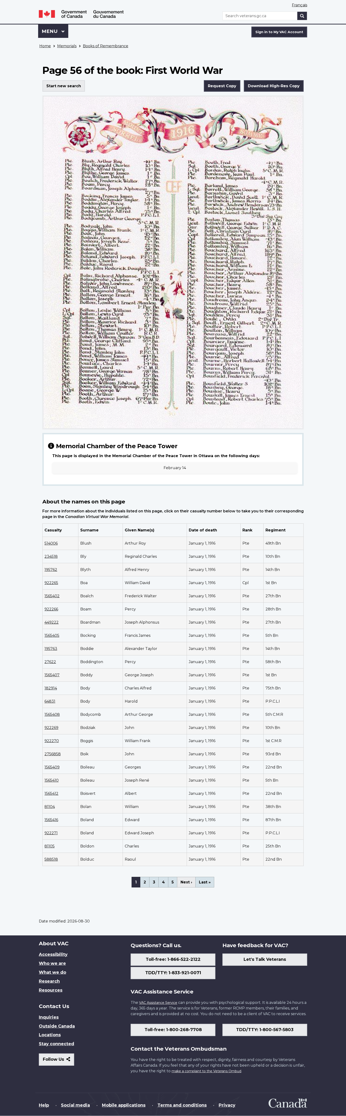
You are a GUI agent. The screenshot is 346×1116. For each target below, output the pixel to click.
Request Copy (222, 86)
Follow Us (58, 1061)
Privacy (227, 1105)
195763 (50, 648)
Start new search (63, 86)
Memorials (66, 46)
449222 (51, 622)
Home (45, 46)
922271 (51, 833)
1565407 (52, 675)
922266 (51, 609)
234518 (51, 556)
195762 (50, 569)
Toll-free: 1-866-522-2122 (173, 959)
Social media (75, 1105)
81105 (49, 846)
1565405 (51, 635)
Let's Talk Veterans (265, 959)
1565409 (52, 767)
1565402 (52, 596)
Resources (50, 990)
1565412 (51, 793)
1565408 (52, 714)
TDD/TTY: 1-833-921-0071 (173, 972)
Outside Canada (57, 1026)
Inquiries (49, 1017)
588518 (51, 859)
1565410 (51, 780)
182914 (50, 688)
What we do (52, 972)
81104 (49, 806)
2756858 (52, 754)
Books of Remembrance (105, 46)
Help (44, 1105)
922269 (51, 727)
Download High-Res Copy (274, 86)
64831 (49, 701)
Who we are (52, 963)
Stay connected (56, 1043)
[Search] (302, 16)
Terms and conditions (182, 1105)
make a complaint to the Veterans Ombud (206, 1071)
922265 (51, 583)
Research (49, 981)
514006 (51, 543)
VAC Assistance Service (158, 1003)
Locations (50, 1034)
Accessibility (53, 954)
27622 (50, 662)
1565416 (51, 820)
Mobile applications (123, 1105)
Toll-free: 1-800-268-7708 (173, 1029)
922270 (51, 741)
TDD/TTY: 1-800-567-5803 (265, 1029)
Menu (50, 31)
